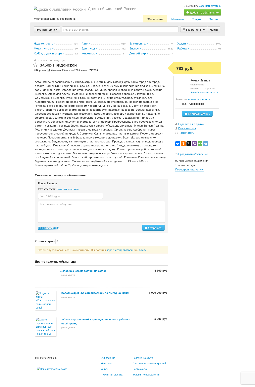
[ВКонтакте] (177, 143)
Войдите (189, 5)
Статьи (213, 19)
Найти (214, 29)
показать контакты (199, 99)
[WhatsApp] (200, 143)
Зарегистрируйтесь (210, 5)
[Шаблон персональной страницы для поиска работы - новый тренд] (46, 327)
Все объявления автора (204, 92)
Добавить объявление (204, 12)
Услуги (196, 19)
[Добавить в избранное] (35, 65)
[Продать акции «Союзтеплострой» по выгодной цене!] (46, 301)
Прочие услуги (57, 60)
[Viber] (194, 143)
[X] (188, 143)
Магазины (177, 19)
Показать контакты (68, 189)
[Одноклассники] (183, 143)
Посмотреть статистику (189, 169)
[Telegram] (205, 143)
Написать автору (198, 114)
